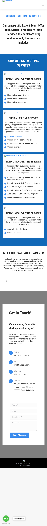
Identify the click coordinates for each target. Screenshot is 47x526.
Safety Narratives (14, 136)
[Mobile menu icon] (42, 4)
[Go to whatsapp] (6, 518)
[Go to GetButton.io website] (6, 523)
